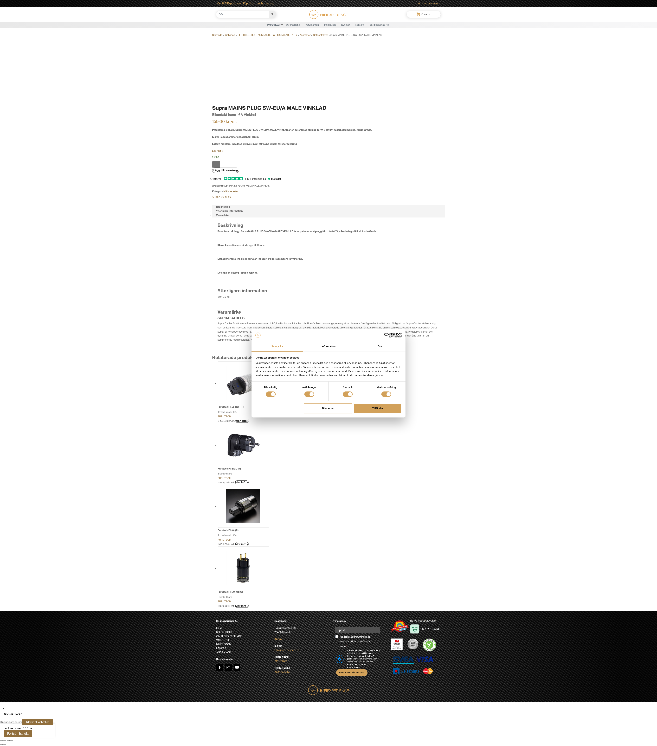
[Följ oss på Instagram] (228, 667)
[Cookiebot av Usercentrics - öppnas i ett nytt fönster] (387, 335)
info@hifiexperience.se (286, 650)
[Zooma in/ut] (1, 740)
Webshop (230, 35)
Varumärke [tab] (222, 215)
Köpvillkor (248, 3)
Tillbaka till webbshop (37, 722)
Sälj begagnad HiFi (380, 24)
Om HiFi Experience (229, 3)
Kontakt (359, 24)
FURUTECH (224, 416)
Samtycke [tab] (277, 346)
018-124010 (280, 661)
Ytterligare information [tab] (229, 211)
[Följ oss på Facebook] (219, 667)
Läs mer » (217, 150)
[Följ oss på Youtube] (237, 667)
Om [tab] (380, 346)
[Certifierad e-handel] (429, 645)
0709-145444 (282, 672)
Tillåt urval (328, 408)
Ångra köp (223, 652)
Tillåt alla (377, 408)
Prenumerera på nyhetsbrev (351, 672)
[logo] (328, 14)
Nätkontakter (320, 35)
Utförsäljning (293, 24)
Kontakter (305, 35)
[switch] (309, 394)
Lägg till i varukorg (225, 170)
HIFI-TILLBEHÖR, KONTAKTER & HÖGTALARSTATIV (267, 35)
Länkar (221, 648)
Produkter (274, 24)
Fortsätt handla (18, 733)
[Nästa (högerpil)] (4, 744)
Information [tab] (328, 346)
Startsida (217, 35)
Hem (219, 627)
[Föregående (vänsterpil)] (1, 744)
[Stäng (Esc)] (11, 740)
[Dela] (8, 740)
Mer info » (242, 420)
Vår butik (222, 640)
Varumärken (312, 24)
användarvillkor (354, 667)
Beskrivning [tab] (223, 206)
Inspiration (330, 24)
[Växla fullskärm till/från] (4, 740)
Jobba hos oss (265, 3)
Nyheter (345, 24)
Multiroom (223, 644)
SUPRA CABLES (221, 197)
